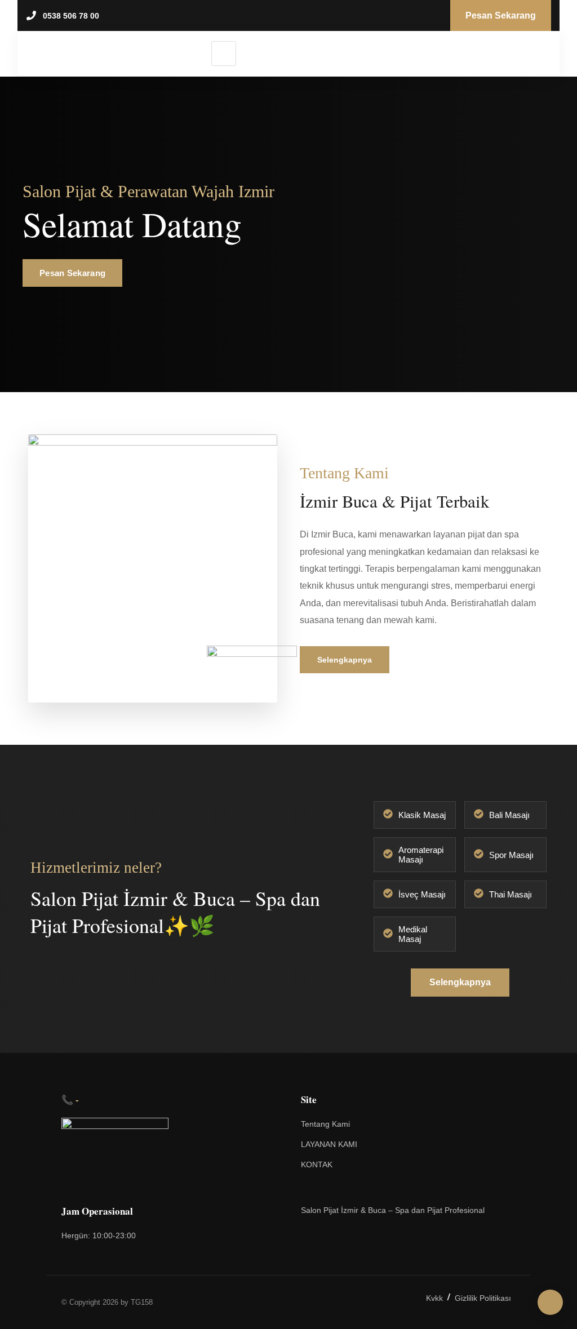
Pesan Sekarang (72, 273)
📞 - (70, 1099)
